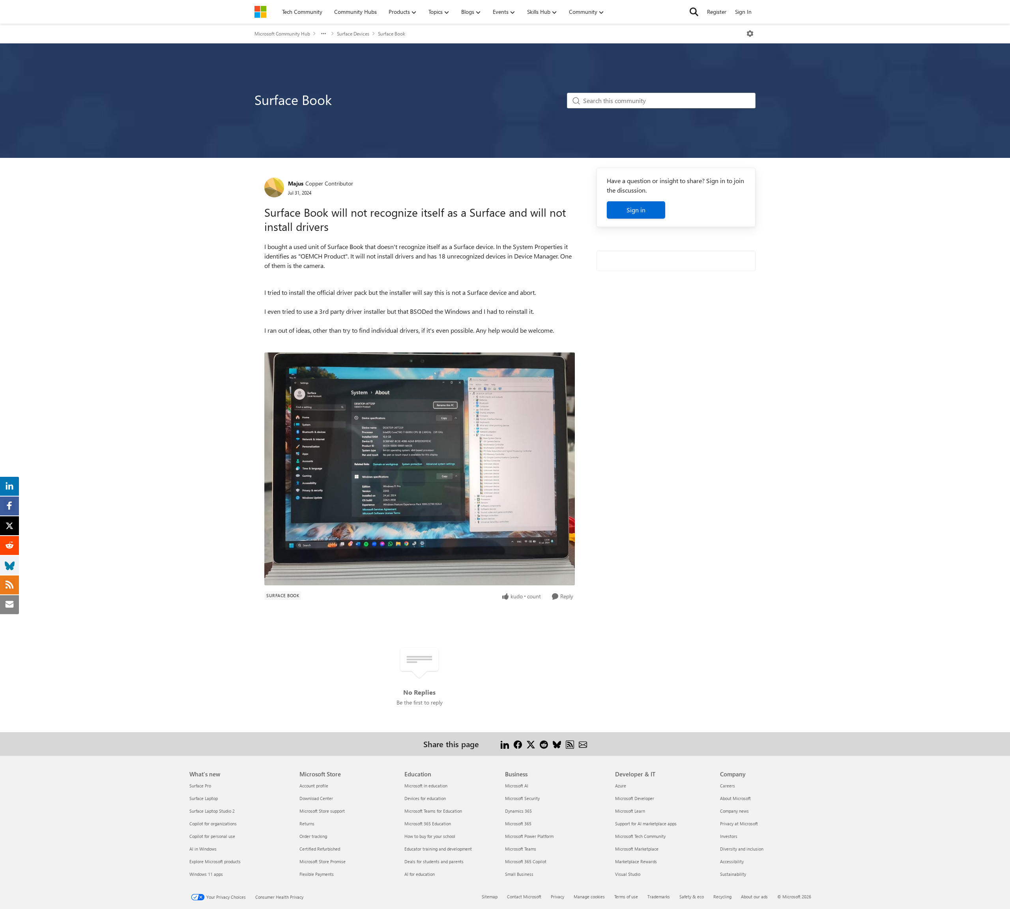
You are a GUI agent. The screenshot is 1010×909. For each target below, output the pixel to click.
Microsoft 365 (518, 824)
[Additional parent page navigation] (323, 33)
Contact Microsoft (524, 897)
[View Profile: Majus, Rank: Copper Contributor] (274, 187)
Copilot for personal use (212, 836)
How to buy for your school (429, 836)
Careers (727, 786)
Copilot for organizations (213, 824)
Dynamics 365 (518, 811)
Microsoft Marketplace (636, 849)
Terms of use (626, 897)
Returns (306, 824)
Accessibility (732, 861)
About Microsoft (735, 798)
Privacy (557, 897)
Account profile (313, 786)
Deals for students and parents (434, 861)
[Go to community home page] (260, 12)
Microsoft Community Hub (282, 33)
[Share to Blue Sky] (557, 744)
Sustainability (733, 874)
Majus (295, 183)
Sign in (636, 210)
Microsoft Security (522, 798)
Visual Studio (627, 874)
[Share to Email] (583, 744)
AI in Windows (203, 849)
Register (716, 11)
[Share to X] (531, 744)
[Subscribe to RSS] (570, 744)
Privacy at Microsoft (739, 824)
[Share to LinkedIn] (505, 744)
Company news (734, 811)
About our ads (754, 897)
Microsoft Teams (520, 849)
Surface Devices (353, 33)
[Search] (694, 12)
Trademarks (658, 897)
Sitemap (490, 897)
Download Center (316, 798)
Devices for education (425, 798)
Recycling (722, 897)
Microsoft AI (516, 786)
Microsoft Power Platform (529, 836)
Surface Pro (200, 786)
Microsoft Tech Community (640, 836)
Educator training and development (438, 849)
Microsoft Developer (634, 798)
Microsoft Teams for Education (433, 811)
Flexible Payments (316, 874)
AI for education (419, 874)
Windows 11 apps (206, 874)
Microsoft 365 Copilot (525, 861)
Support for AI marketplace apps (646, 824)
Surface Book (391, 33)
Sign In (743, 11)
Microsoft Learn (630, 811)
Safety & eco (691, 897)
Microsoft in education (425, 786)
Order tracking (313, 836)
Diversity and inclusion (741, 849)
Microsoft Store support (322, 811)
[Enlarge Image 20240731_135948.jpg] (419, 468)
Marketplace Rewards (636, 861)
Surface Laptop (203, 798)
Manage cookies (589, 897)
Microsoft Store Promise (322, 861)
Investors (728, 836)
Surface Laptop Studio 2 (212, 811)
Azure (620, 786)
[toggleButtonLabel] (750, 33)
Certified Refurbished (319, 849)
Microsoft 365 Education (427, 824)
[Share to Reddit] (544, 744)
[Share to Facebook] (518, 744)
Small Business (519, 874)
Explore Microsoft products (215, 861)
